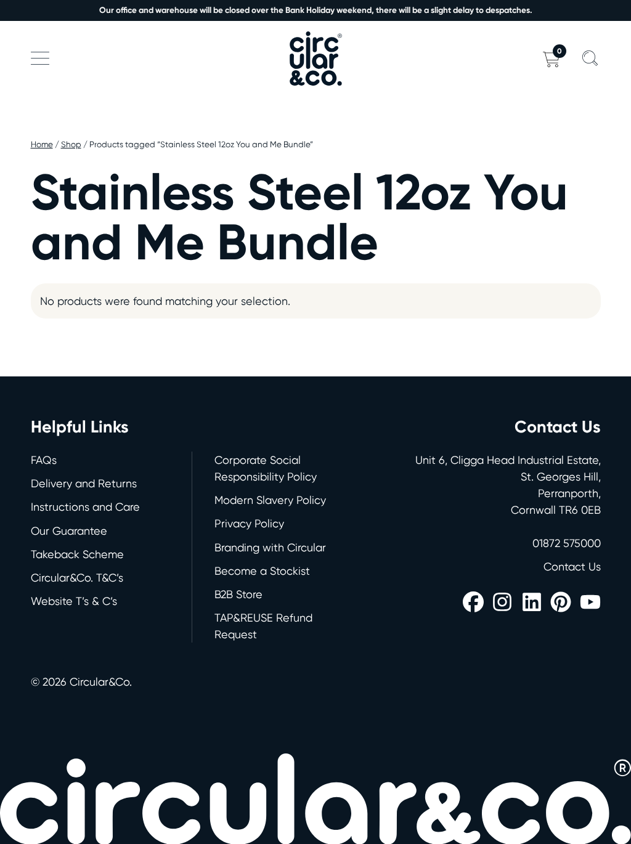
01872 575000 (566, 543)
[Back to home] (315, 58)
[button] (40, 58)
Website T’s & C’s (74, 600)
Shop (71, 144)
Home (42, 144)
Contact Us (572, 566)
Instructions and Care (85, 506)
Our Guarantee (69, 530)
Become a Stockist (262, 570)
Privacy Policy (249, 523)
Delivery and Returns (84, 483)
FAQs (44, 459)
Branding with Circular (270, 547)
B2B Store (238, 594)
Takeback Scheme (77, 554)
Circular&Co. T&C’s (77, 577)
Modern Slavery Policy (270, 499)
